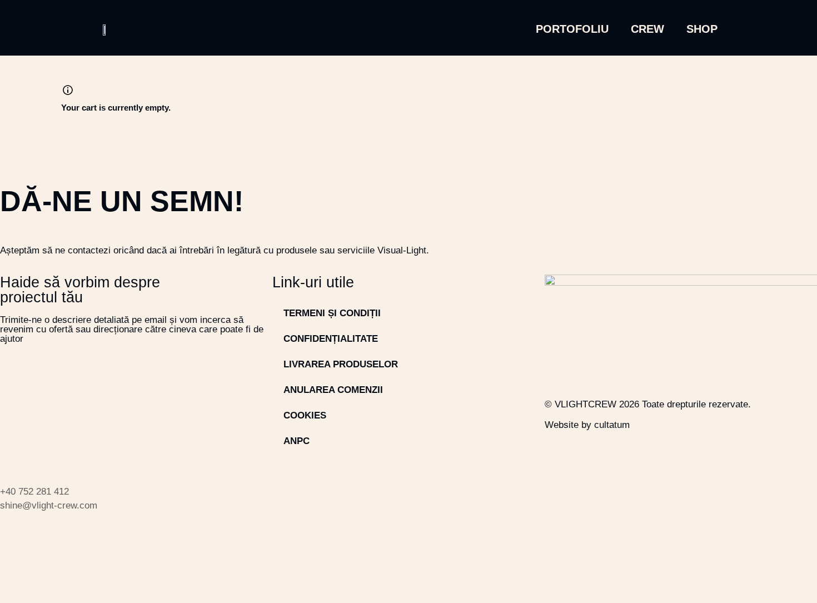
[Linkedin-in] (105, 557)
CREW (647, 29)
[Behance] (75, 557)
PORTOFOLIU (572, 29)
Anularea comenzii (333, 390)
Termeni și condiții (332, 313)
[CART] (749, 29)
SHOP (702, 29)
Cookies (304, 415)
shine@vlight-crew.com (48, 505)
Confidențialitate (330, 338)
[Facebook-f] (14, 557)
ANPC (296, 441)
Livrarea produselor (340, 364)
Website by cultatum (587, 425)
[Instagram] (44, 557)
